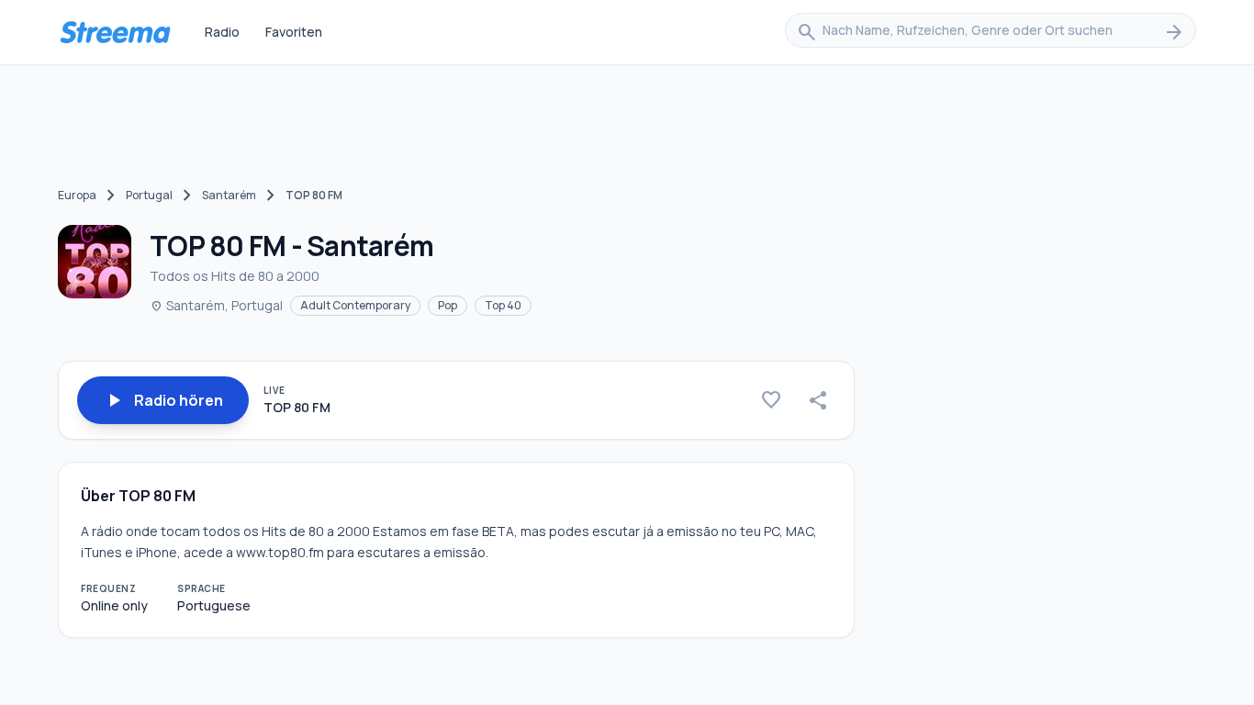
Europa (77, 195)
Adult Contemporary (355, 305)
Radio (222, 31)
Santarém (229, 195)
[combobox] (990, 32)
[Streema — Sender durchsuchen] (115, 32)
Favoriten (293, 31)
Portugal (149, 195)
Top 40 (503, 305)
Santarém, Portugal (216, 305)
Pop (447, 305)
